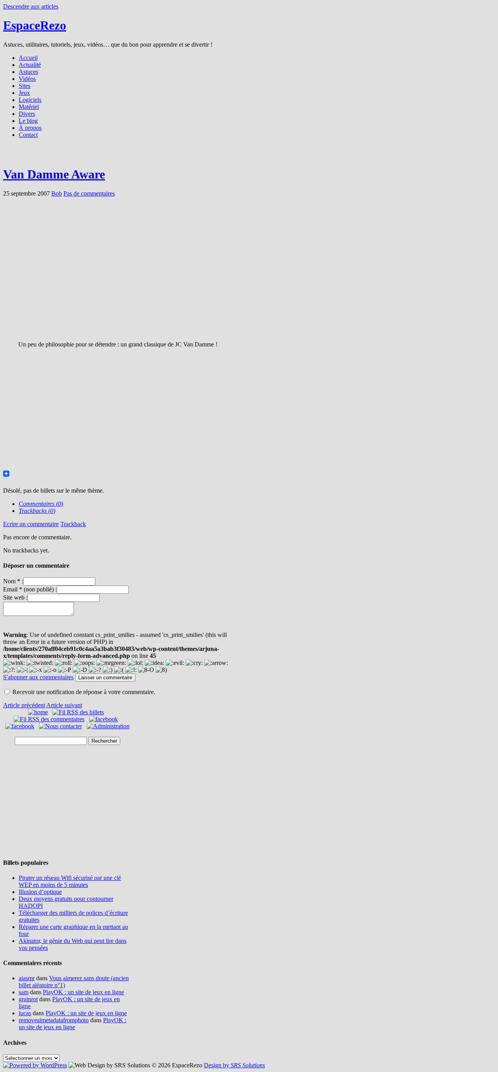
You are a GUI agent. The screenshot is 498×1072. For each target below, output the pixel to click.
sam (23, 992)
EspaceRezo (34, 25)
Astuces (28, 71)
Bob (56, 193)
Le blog (28, 120)
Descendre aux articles (30, 6)
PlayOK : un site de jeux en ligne (83, 992)
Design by (234, 1065)
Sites (24, 85)
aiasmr (27, 978)
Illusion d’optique (40, 891)
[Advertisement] (249, 154)
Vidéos (27, 78)
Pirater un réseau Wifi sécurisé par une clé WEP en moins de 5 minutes (70, 881)
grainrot (28, 999)
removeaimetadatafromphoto (54, 1020)
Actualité (30, 64)
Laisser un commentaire (105, 677)
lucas (25, 1013)
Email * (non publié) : (30, 589)
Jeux (24, 92)
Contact (28, 134)
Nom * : (13, 581)
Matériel (29, 106)
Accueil (28, 57)
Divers (27, 113)
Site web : (15, 597)
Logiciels (30, 99)
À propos (30, 127)
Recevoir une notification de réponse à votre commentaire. (83, 692)
